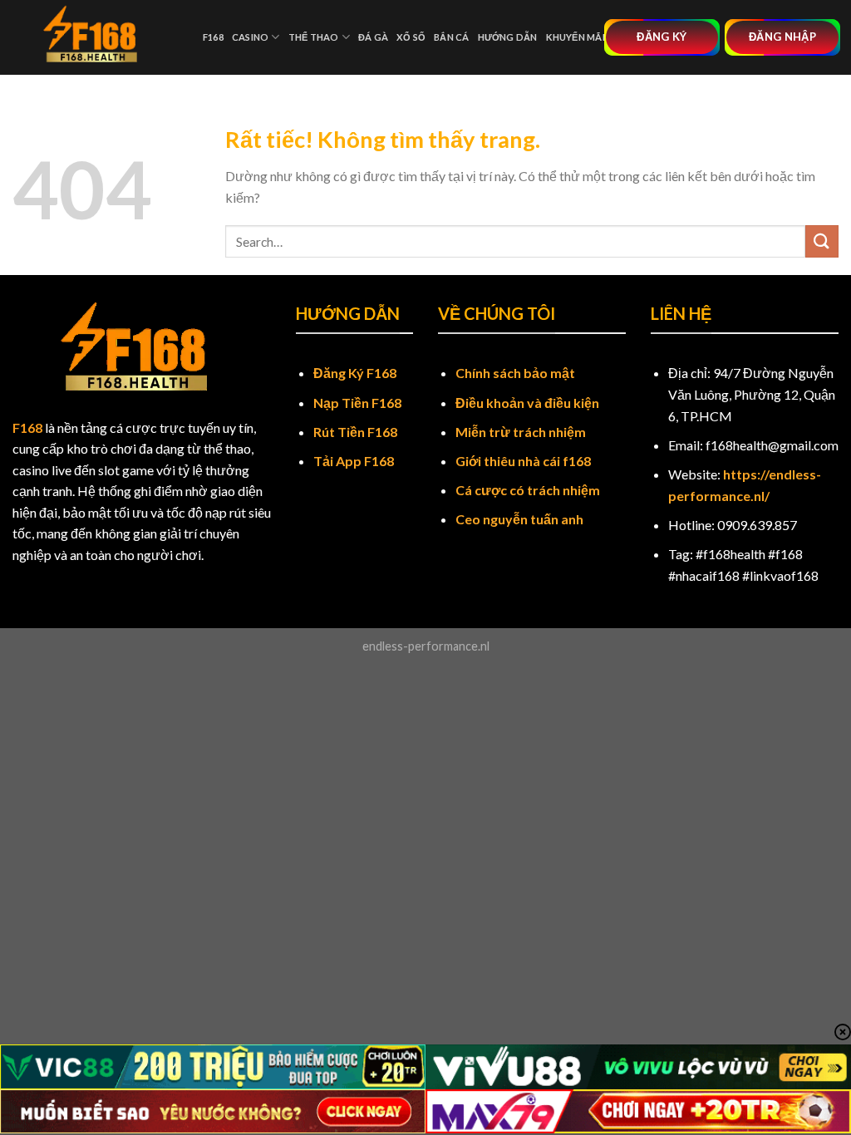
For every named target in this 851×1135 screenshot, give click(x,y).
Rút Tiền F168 (355, 432)
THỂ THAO (313, 37)
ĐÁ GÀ (373, 37)
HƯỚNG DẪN (508, 37)
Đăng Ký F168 (354, 373)
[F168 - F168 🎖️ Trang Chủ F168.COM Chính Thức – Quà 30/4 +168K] (95, 37)
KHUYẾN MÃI (575, 37)
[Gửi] (822, 241)
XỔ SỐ (411, 37)
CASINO (250, 37)
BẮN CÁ (451, 37)
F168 (213, 37)
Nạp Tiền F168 (357, 402)
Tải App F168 (353, 461)
